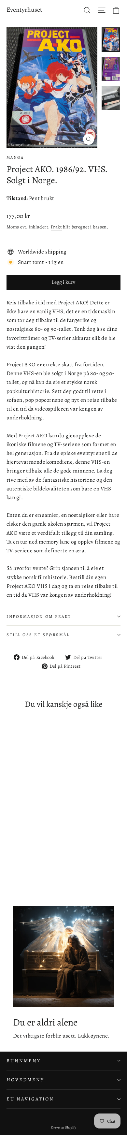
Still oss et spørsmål (38, 634)
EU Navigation (30, 1099)
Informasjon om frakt (39, 616)
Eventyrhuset (24, 9)
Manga (15, 157)
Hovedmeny (25, 1079)
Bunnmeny (24, 1060)
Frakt (56, 227)
